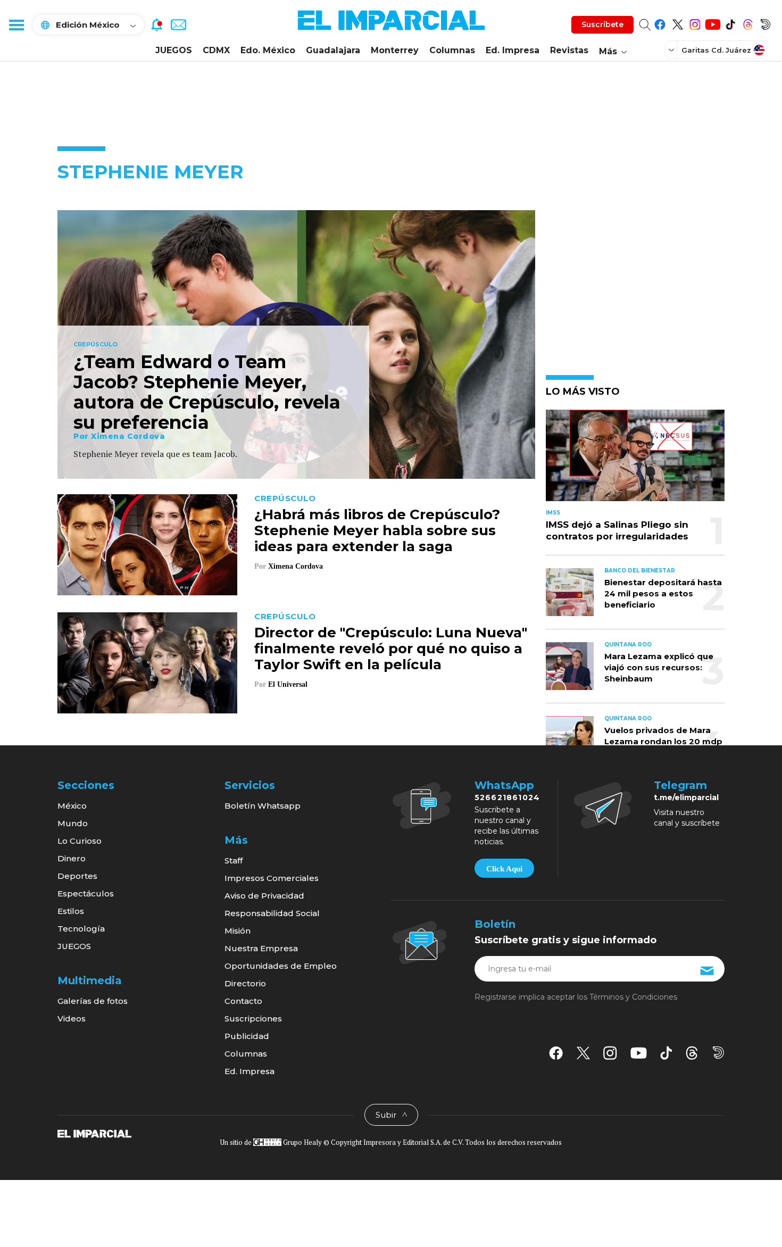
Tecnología (81, 929)
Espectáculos (85, 893)
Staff (233, 860)
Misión (237, 931)
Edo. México (267, 50)
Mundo (72, 823)
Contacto (243, 1001)
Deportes (77, 876)
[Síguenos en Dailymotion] (765, 23)
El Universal (287, 684)
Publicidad (246, 1036)
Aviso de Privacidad (264, 896)
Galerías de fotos (92, 1001)
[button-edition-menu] (672, 49)
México (72, 806)
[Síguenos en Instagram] (695, 23)
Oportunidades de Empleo (280, 966)
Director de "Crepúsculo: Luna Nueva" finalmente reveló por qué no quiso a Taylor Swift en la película (390, 648)
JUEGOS (173, 50)
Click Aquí (504, 868)
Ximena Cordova (128, 436)
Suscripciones (253, 1018)
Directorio (245, 983)
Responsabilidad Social (272, 913)
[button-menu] (16, 24)
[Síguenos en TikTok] (730, 23)
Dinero (71, 858)
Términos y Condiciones (633, 997)
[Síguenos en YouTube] (712, 23)
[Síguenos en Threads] (747, 23)
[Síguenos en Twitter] (677, 23)
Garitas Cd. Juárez (716, 50)
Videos (71, 1018)
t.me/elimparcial (686, 797)
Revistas (569, 50)
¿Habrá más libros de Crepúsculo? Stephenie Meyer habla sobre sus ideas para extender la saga (377, 530)
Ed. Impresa (512, 50)
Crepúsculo (95, 345)
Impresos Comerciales (271, 878)
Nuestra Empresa (261, 948)
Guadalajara (333, 50)
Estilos (70, 911)
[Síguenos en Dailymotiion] (718, 1052)
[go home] (94, 1133)
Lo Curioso (79, 841)
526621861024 (507, 797)
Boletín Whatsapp (262, 806)
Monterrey (395, 50)
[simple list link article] (635, 460)
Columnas (452, 50)
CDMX (216, 50)
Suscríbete (602, 24)
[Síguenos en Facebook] (660, 23)
